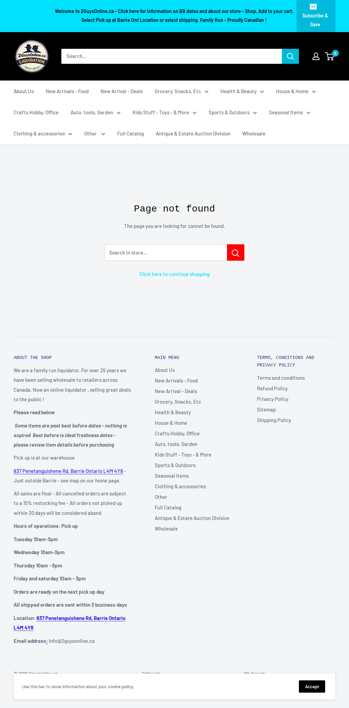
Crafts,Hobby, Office (36, 112)
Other (91, 133)
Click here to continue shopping (174, 274)
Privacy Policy (272, 399)
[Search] (290, 56)
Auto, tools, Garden (92, 112)
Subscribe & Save (315, 20)
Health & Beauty (239, 91)
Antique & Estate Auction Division (193, 133)
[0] (329, 56)
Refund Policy (272, 388)
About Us (24, 91)
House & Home (292, 91)
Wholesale (253, 133)
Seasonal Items (286, 112)
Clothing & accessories (39, 133)
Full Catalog (130, 133)
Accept (312, 686)
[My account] (316, 56)
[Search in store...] (235, 252)
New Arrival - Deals (122, 91)
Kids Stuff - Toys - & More (161, 112)
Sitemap (266, 409)
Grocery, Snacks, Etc (178, 91)
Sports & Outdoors (229, 112)
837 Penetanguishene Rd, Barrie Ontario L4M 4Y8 (68, 471)
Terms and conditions (281, 378)
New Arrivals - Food (67, 91)
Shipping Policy (274, 420)
